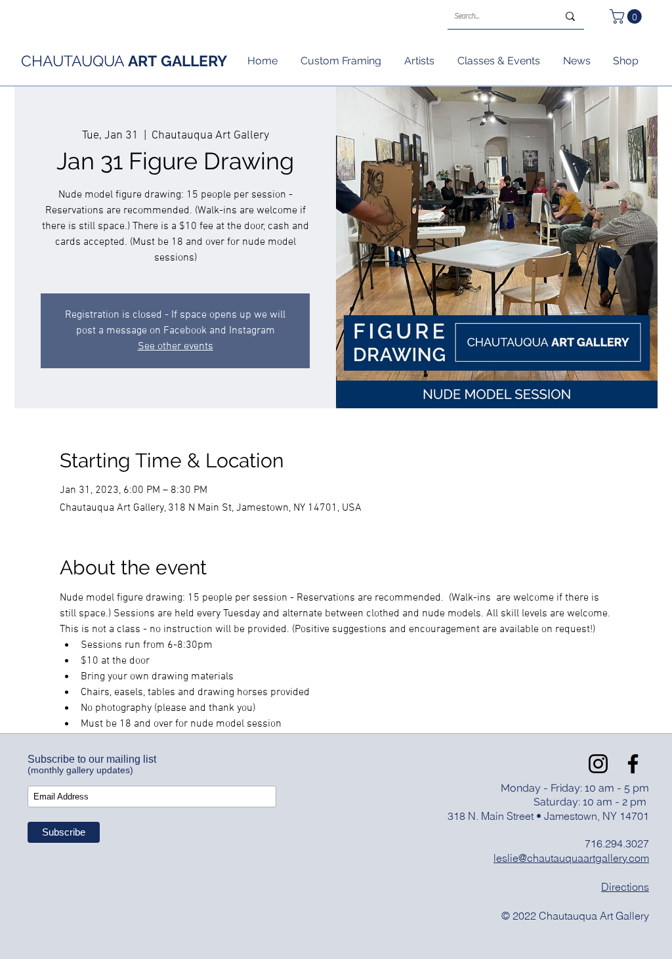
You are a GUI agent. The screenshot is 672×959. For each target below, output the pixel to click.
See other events (175, 346)
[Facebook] (633, 764)
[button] (627, 16)
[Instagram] (598, 764)
